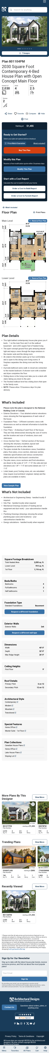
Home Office (10, 727)
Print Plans (40, 212)
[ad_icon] (4, 10)
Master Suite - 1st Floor (14, 731)
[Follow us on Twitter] (27, 1023)
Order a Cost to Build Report (24, 188)
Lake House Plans (12, 752)
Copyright (40, 1036)
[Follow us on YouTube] (31, 1023)
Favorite (20, 114)
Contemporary (10, 702)
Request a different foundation (24, 612)
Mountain (8, 709)
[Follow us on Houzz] (18, 1023)
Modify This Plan (24, 169)
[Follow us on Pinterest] (15, 1023)
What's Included (11, 207)
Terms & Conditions (26, 1036)
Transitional (9, 713)
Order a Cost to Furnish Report (24, 196)
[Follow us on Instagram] (21, 1023)
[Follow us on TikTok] (34, 1023)
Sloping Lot (9, 756)
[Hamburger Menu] (4, 1047)
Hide (43, 114)
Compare (32, 114)
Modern (8, 706)
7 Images (26, 53)
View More (39, 797)
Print (26, 119)
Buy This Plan (24, 150)
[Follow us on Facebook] (24, 1023)
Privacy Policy (10, 1036)
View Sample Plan (11, 486)
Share (10, 114)
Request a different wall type (24, 633)
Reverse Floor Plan (39, 221)
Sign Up (24, 979)
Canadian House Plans (14, 745)
